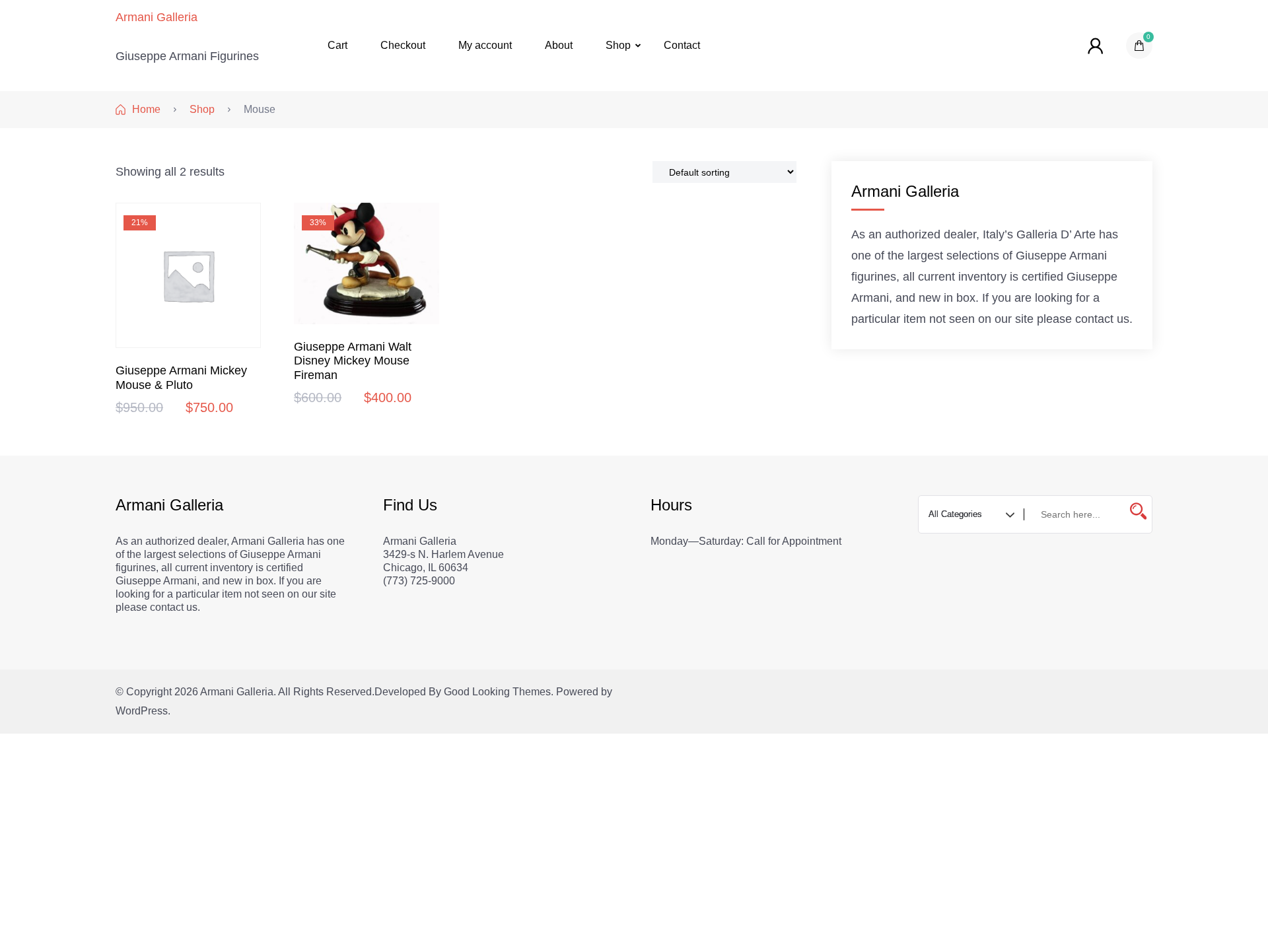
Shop (618, 45)
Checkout (402, 45)
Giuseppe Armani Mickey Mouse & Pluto (181, 378)
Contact (682, 45)
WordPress (142, 710)
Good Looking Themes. (498, 691)
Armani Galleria (156, 17)
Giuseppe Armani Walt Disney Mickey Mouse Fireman (352, 361)
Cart (337, 45)
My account (485, 45)
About (559, 45)
